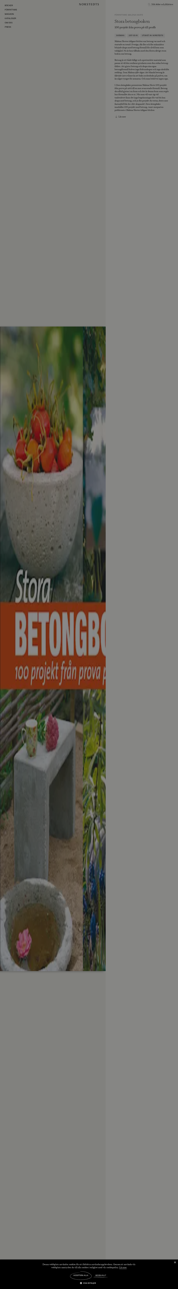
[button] (89, 1283)
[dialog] (89, 644)
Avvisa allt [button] (100, 1275)
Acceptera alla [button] (80, 1275)
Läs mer (123, 1267)
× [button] (175, 1262)
